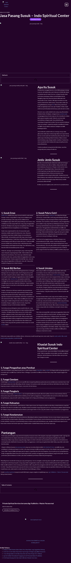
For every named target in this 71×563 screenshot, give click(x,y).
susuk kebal (17, 338)
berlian (3, 324)
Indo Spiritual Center (48, 447)
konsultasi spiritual (9, 472)
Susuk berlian (14, 279)
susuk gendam (11, 382)
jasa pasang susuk (20, 447)
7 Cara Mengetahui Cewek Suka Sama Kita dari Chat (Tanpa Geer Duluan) (22, 553)
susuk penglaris (18, 393)
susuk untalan (56, 274)
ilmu (53, 104)
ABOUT (38, 542)
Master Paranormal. (62, 472)
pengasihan (39, 370)
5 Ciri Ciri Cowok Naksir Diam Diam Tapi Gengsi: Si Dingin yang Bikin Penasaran (24, 551)
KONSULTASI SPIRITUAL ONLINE (35, 540)
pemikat (47, 370)
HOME (33, 542)
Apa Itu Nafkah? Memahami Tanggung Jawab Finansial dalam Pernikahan (22, 555)
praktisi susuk (63, 114)
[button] (66, 4)
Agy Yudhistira (52, 472)
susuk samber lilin (59, 336)
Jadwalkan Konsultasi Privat (11, 510)
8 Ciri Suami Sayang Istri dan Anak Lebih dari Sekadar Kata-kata (20, 558)
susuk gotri (52, 215)
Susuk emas (4, 215)
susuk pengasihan (8, 338)
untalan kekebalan (62, 303)
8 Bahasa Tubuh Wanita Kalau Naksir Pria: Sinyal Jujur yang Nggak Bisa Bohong (24, 549)
